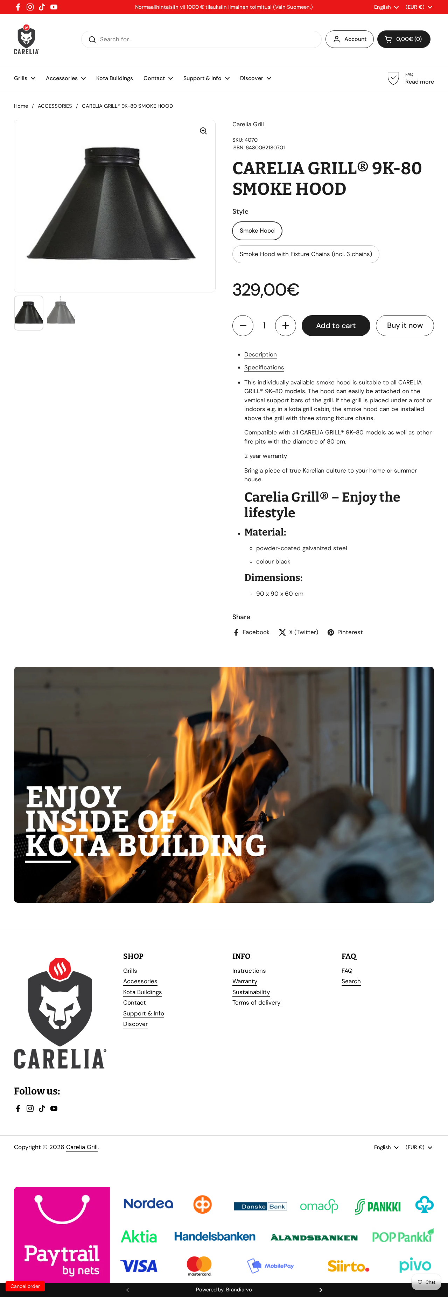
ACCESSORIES (55, 105)
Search (351, 981)
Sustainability (251, 992)
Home (21, 105)
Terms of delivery (256, 1002)
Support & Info (143, 1013)
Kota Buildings (142, 992)
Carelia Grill (82, 1147)
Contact (134, 1002)
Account (355, 39)
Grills (130, 970)
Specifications (264, 367)
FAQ (347, 970)
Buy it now (405, 325)
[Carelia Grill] (26, 39)
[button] (242, 325)
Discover (135, 1024)
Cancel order (25, 1286)
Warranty (244, 981)
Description (260, 354)
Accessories (140, 981)
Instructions (249, 970)
